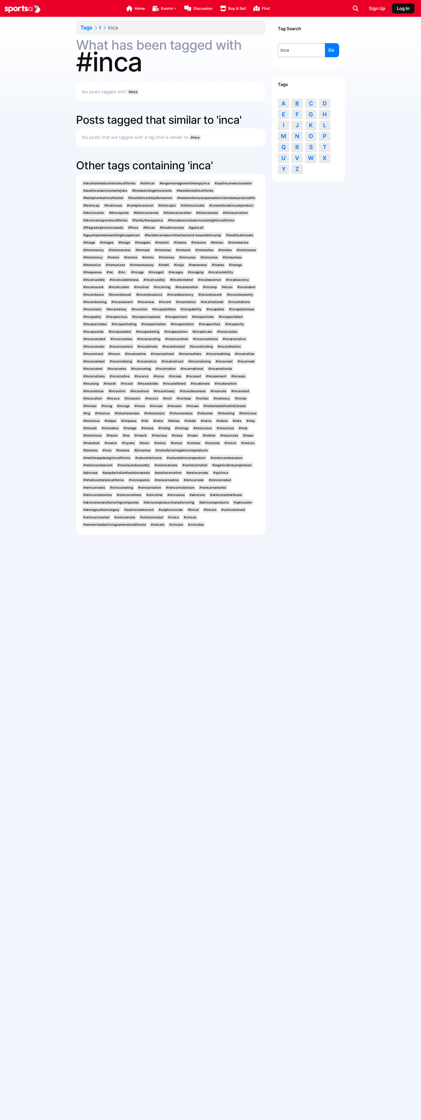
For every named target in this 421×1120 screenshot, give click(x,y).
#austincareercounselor (233, 183)
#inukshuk (91, 443)
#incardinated (174, 346)
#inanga (235, 265)
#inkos (206, 421)
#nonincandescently (133, 465)
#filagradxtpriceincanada (103, 228)
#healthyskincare (239, 235)
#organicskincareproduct (232, 465)
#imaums (198, 242)
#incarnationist (220, 369)
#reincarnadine (167, 480)
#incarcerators (121, 346)
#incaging (195, 272)
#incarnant (224, 361)
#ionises (193, 443)
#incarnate (246, 361)
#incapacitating (124, 324)
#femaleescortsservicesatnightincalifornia (201, 220)
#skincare (197, 495)
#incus (139, 406)
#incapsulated (120, 332)
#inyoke (128, 443)
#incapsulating (147, 332)
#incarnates (116, 369)
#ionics (160, 443)
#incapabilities (164, 309)
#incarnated (93, 369)
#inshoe (209, 435)
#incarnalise (244, 354)
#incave (113, 398)
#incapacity (234, 324)
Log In (403, 8)
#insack (140, 435)
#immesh (183, 250)
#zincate (176, 524)
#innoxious (225, 428)
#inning (164, 428)
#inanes (218, 265)
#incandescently (240, 295)
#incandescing (95, 302)
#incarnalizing (199, 361)
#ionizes (248, 443)
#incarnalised (94, 361)
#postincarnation (168, 473)
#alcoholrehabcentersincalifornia (109, 183)
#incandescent (210, 295)
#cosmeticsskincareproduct (231, 205)
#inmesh (90, 428)
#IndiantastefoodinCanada (224, 406)
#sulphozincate (171, 510)
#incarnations (94, 376)
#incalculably (154, 280)
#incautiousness (192, 391)
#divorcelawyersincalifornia (105, 220)
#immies (225, 250)
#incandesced (120, 295)
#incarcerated (94, 339)
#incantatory (116, 309)
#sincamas (175, 495)
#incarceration (176, 339)
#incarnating (141, 369)
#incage (137, 272)
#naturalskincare (148, 458)
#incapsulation (176, 332)
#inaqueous (92, 272)
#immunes (187, 257)
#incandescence (149, 295)
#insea (177, 435)
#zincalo (157, 524)
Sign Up (377, 8)
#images (106, 242)
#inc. (122, 272)
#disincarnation (235, 213)
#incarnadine (135, 354)
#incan (227, 287)
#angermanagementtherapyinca (185, 183)
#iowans (122, 450)
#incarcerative (234, 339)
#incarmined (93, 354)
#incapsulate (93, 332)
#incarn (114, 354)
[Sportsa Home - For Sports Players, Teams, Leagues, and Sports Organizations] (22, 8)
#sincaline (154, 495)
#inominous (92, 435)
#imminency (93, 257)
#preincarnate (197, 473)
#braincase (113, 205)
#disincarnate (207, 213)
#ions (107, 450)
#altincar (147, 183)
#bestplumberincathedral (103, 198)
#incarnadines (190, 354)
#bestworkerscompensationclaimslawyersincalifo (216, 198)
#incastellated (174, 383)
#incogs (123, 406)
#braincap (91, 205)
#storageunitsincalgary (101, 510)
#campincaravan (140, 205)
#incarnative (120, 376)
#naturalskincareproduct (186, 458)
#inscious (159, 435)
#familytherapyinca (147, 220)
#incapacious (116, 317)
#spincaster (243, 502)
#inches (202, 398)
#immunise (209, 257)
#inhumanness (181, 413)
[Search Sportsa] (355, 8)
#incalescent (93, 287)
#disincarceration (177, 213)
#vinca (173, 517)
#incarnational (192, 369)
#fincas (149, 228)
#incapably (92, 317)
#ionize (230, 443)
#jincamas (142, 450)
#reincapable (139, 480)
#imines (217, 242)
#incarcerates (121, 339)
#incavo (151, 398)
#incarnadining (218, 354)
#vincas (190, 517)
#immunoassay (142, 265)
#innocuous (202, 428)
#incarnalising (121, 361)
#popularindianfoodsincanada (126, 473)
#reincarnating (121, 487)
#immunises (232, 257)
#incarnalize (147, 361)
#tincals (210, 510)
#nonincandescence (226, 458)
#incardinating (201, 346)
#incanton (139, 309)
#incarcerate (227, 332)
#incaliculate (119, 287)
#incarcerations (205, 339)
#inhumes (205, 413)
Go (331, 50)
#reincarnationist (212, 487)
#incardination (229, 346)
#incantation (186, 302)
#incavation (92, 398)
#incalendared (181, 280)
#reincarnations (129, 495)
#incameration (186, 287)
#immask (142, 250)
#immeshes (204, 250)
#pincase (90, 473)
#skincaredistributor (226, 495)
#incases (238, 376)
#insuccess (229, 435)
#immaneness (120, 250)
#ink (144, 421)
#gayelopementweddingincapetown (111, 235)
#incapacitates (95, 324)
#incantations (239, 302)
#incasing (91, 383)
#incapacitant (176, 317)
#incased (193, 376)
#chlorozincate (193, 205)
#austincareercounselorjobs (105, 190)
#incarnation (166, 369)
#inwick (111, 443)
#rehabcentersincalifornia (103, 480)
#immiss (130, 257)
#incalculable (94, 280)
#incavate (218, 391)
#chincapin (167, 205)
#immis (113, 257)
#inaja (179, 265)
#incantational (212, 302)
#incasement (216, 376)
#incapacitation (153, 324)
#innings (181, 428)
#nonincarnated (194, 465)
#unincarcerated (96, 517)
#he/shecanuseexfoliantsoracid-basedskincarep (183, 235)
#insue (248, 435)
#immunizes (115, 265)
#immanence (238, 242)
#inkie (158, 421)
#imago (124, 242)
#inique (110, 421)
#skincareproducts (214, 502)
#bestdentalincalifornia (195, 190)
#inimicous (248, 413)
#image (89, 242)
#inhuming (226, 413)
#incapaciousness (146, 317)
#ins (126, 435)
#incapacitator (182, 324)
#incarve (141, 376)
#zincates (196, 524)
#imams (180, 242)
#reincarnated (220, 480)
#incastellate (148, 383)
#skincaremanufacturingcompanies (111, 502)
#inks (237, 421)
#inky (250, 421)
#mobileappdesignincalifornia (106, 458)
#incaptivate (202, 332)
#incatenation (226, 383)
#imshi (164, 265)
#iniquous (128, 421)
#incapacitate (203, 317)
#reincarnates (94, 487)
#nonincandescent (98, 465)
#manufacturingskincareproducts (181, 450)
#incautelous (93, 391)
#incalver (141, 287)
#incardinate (147, 346)
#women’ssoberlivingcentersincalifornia (114, 524)
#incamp (210, 287)
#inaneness (198, 265)
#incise (240, 398)
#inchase (184, 398)
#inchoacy (221, 398)
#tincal (193, 510)
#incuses (174, 406)
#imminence (246, 250)
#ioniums (212, 443)
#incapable (215, 309)
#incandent (246, 287)
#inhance (102, 413)
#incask (110, 383)
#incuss (192, 406)
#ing (86, 413)
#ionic (144, 443)
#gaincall (196, 228)
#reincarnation (149, 487)
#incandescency (180, 295)
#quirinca (220, 473)
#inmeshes (110, 428)
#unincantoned (233, 510)
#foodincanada (172, 228)
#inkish (190, 421)
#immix (148, 257)
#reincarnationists (97, 495)
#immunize (92, 265)
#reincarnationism (180, 487)
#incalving (162, 287)
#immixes (166, 257)
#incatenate (200, 383)
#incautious (139, 391)
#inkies (174, 421)
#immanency (93, 250)
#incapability (191, 309)
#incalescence (209, 280)
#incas (158, 376)
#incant (165, 302)
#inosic (112, 435)
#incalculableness (124, 280)
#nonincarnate (165, 465)
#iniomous (91, 421)
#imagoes (142, 242)
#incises (89, 406)
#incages (176, 272)
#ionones (90, 450)
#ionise (176, 443)
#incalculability (220, 272)
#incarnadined (162, 354)
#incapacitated (231, 317)
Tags (86, 27)
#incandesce (93, 295)
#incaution (117, 391)
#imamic (162, 242)
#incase (175, 376)
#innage (130, 428)
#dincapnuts (119, 213)
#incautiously (164, 391)
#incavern (132, 398)
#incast (127, 383)
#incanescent (122, 302)
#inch (167, 398)
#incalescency (237, 280)
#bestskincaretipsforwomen (150, 198)
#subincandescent (138, 510)
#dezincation (93, 213)
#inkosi (222, 421)
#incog (106, 406)
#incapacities (209, 324)
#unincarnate (124, 517)
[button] (135, 8)
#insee (192, 435)
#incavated (240, 391)
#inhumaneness (127, 413)
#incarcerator (94, 346)
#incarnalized (172, 361)
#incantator (92, 309)
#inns (243, 428)
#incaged (156, 272)
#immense (163, 250)
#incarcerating (148, 339)
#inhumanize (154, 413)
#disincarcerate (146, 213)
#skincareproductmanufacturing (169, 502)
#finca (133, 228)
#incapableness (241, 309)
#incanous (146, 302)
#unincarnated (151, 517)
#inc (110, 272)
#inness (147, 428)
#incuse (156, 406)
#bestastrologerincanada (152, 190)
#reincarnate (194, 480)
